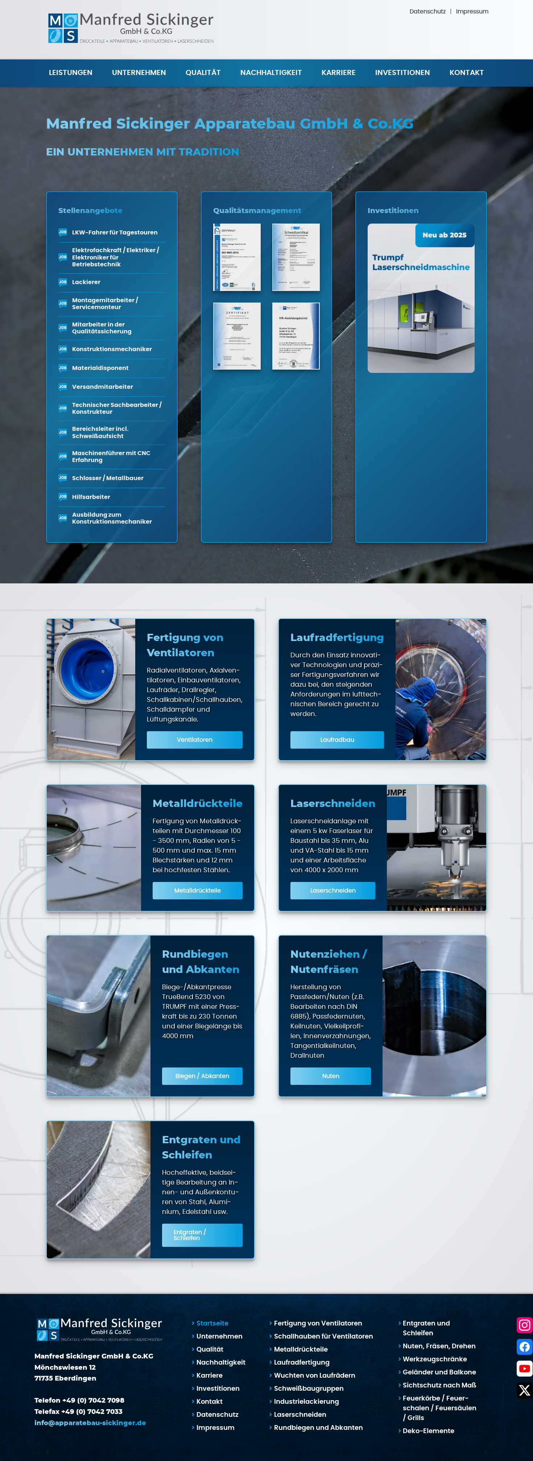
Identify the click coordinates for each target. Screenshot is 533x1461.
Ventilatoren (194, 740)
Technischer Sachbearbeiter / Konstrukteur (117, 408)
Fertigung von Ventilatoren (318, 1323)
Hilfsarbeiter (91, 497)
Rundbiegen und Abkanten (318, 1428)
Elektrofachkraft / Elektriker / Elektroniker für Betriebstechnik (115, 257)
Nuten (330, 1076)
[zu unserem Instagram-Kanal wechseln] (525, 1325)
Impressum (472, 11)
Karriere (339, 72)
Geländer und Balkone (439, 1372)
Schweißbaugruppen (309, 1389)
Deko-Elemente (428, 1431)
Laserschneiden (333, 891)
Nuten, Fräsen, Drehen (439, 1346)
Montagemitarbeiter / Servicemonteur (105, 303)
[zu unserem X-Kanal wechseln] (525, 1390)
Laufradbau (337, 740)
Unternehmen (220, 1336)
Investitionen (402, 72)
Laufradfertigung (302, 1363)
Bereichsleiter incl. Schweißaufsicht (100, 432)
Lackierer (86, 282)
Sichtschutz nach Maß (439, 1385)
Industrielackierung (306, 1402)
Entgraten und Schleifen (426, 1328)
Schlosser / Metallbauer (108, 478)
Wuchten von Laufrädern (314, 1376)
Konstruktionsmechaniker (112, 349)
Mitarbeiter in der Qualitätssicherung (102, 328)
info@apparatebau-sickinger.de (90, 1423)
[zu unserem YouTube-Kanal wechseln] (525, 1369)
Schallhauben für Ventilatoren (323, 1336)
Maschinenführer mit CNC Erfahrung (111, 456)
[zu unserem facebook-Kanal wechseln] (525, 1347)
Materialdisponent (100, 368)
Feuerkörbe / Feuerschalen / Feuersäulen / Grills (439, 1408)
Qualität (203, 72)
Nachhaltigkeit (271, 72)
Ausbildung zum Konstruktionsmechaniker (112, 518)
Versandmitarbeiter (102, 387)
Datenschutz (428, 11)
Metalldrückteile (197, 891)
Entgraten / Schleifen (190, 1235)
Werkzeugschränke (435, 1359)
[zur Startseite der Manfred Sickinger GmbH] (131, 29)
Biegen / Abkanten (202, 1076)
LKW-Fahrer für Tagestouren (115, 233)
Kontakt (467, 72)
